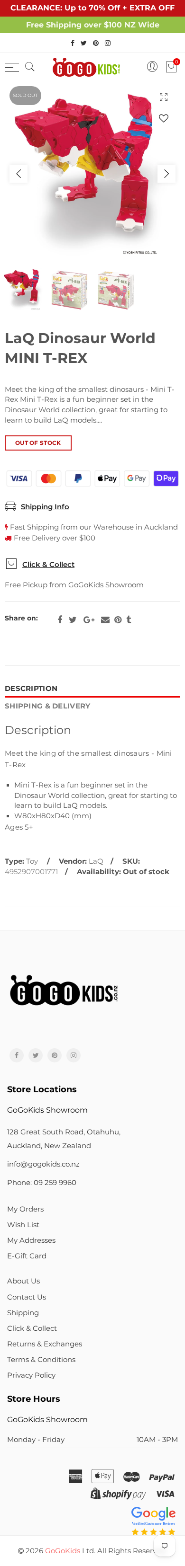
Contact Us (26, 1297)
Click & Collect (48, 564)
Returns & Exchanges (44, 1344)
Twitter (73, 620)
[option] (92, 173)
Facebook (59, 620)
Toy (32, 861)
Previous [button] (18, 174)
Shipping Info (45, 507)
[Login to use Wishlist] (164, 118)
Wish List (23, 1225)
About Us (23, 1281)
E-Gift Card (26, 1256)
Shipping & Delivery (48, 706)
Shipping (23, 1313)
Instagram (73, 1055)
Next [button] (166, 174)
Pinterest (117, 620)
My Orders (25, 1209)
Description (31, 688)
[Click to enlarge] (164, 96)
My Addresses (31, 1240)
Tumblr (128, 620)
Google (88, 620)
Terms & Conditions (41, 1359)
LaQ (96, 861)
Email (105, 620)
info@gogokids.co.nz (43, 1164)
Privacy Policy (31, 1375)
